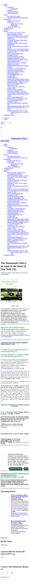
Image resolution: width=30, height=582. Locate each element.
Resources (10, 10)
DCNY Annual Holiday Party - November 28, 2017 (15, 54)
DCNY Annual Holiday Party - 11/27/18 (18, 35)
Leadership (10, 7)
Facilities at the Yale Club (14, 20)
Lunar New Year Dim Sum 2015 (15, 71)
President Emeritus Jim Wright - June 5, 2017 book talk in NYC (17, 60)
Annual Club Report (12, 13)
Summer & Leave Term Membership (17, 24)
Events (6, 14)
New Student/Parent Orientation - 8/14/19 (18, 80)
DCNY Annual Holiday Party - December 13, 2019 (15, 84)
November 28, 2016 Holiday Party (16, 68)
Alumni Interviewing (12, 11)
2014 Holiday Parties (12, 73)
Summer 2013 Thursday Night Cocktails (18, 79)
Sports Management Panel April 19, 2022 (18, 106)
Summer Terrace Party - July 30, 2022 (17, 110)
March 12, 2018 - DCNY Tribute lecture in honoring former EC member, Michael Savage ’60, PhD (18, 50)
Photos (6, 31)
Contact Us (7, 29)
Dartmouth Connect (9, 115)
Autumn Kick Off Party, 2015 (15, 70)
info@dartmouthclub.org (8, 368)
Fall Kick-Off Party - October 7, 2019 (17, 82)
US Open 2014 (11, 76)
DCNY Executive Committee (15, 89)
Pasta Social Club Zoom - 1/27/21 (16, 91)
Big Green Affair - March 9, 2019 (16, 32)
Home (5, 4)
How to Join (10, 22)
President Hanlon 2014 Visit (14, 74)
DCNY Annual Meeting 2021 (15, 97)
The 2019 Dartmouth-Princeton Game (17, 17)
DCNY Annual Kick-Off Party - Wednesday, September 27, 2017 (16, 57)
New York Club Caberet (13, 16)
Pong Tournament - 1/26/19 (14, 34)
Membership (7, 19)
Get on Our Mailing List (13, 26)
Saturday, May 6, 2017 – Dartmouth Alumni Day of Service (16, 63)
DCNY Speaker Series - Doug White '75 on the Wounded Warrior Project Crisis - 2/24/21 (18, 94)
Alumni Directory (8, 28)
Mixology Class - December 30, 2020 (17, 98)
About (5, 5)
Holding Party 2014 (12, 77)
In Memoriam (14, 8)
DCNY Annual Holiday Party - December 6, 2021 (15, 100)
